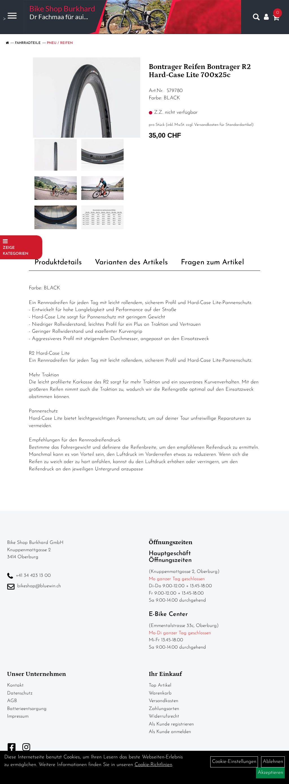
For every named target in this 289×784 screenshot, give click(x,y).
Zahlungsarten (164, 708)
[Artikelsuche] (256, 18)
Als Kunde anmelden (170, 731)
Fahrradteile (28, 43)
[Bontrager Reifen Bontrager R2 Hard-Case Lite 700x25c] (86, 97)
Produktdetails (58, 262)
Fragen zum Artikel (212, 262)
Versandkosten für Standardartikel (223, 125)
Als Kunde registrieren (171, 724)
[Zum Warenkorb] (276, 19)
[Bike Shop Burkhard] (132, 17)
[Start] (7, 43)
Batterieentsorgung (27, 708)
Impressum (18, 716)
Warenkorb (160, 693)
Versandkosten (163, 700)
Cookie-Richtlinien (153, 764)
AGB (12, 700)
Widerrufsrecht (164, 716)
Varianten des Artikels (131, 262)
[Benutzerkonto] (266, 17)
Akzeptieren (270, 772)
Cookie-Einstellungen (234, 761)
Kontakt (15, 685)
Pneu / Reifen (60, 43)
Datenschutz (19, 693)
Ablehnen (273, 761)
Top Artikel (160, 685)
